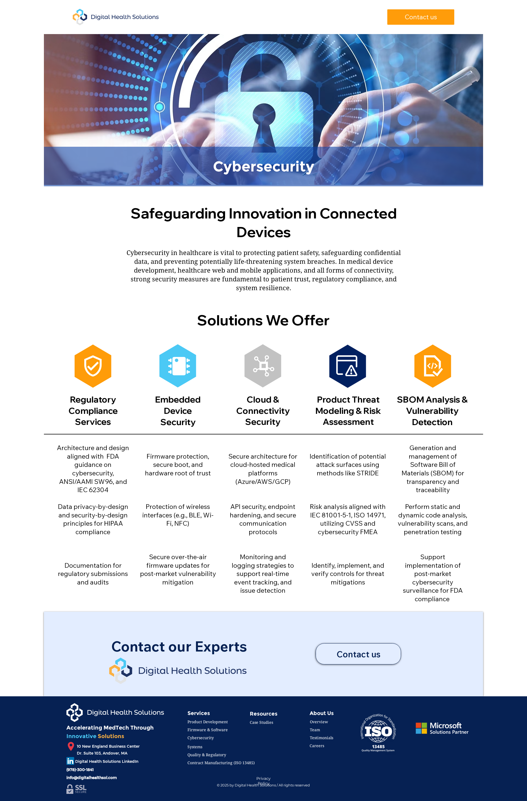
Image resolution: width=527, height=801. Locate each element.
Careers (317, 745)
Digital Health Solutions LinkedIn (106, 761)
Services (198, 713)
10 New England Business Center (108, 746)
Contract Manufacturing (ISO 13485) (221, 762)
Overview (319, 721)
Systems (194, 746)
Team (315, 729)
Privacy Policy (263, 781)
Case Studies (261, 722)
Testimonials (321, 737)
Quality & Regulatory (206, 754)
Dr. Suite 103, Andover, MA (102, 753)
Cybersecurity (200, 737)
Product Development (207, 721)
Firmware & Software (207, 729)
